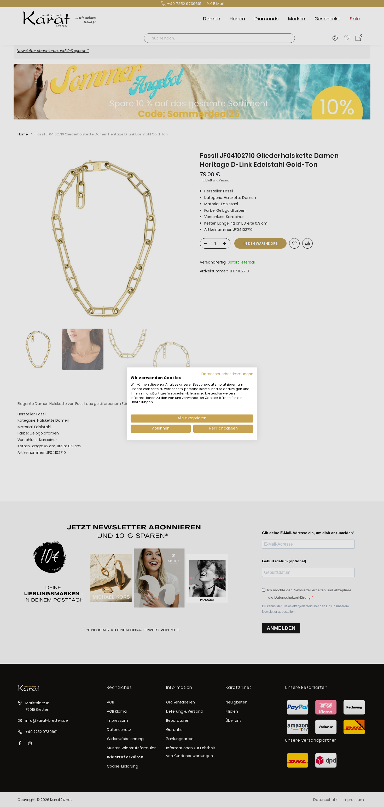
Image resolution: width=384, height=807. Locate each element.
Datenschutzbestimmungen (227, 373)
